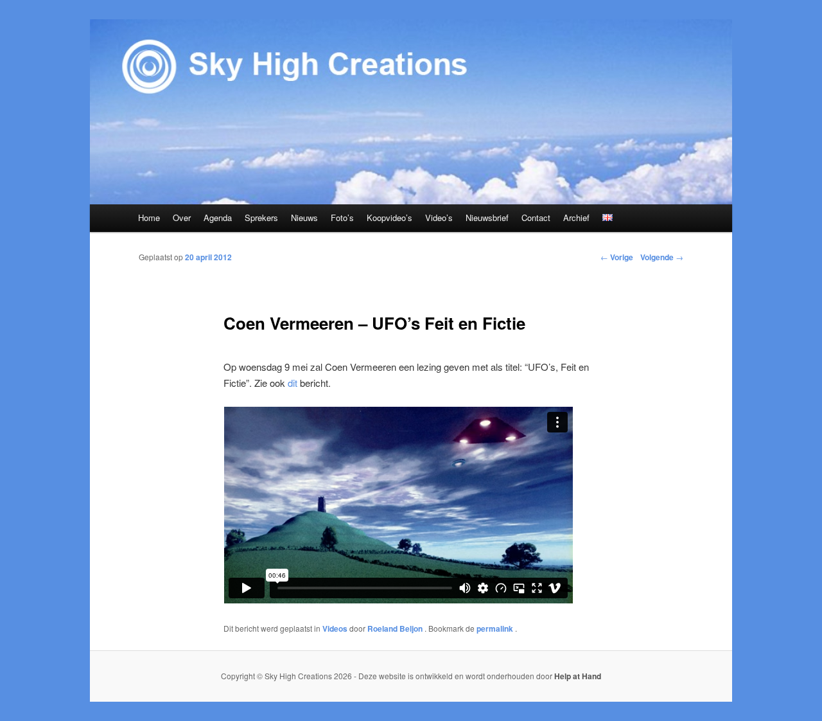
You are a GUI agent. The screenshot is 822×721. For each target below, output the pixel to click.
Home (149, 217)
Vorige (616, 257)
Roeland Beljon (395, 628)
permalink (496, 628)
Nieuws (304, 217)
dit (292, 382)
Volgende (661, 257)
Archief (576, 217)
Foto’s (342, 217)
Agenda (218, 217)
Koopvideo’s (389, 217)
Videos (334, 628)
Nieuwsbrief (487, 217)
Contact (535, 217)
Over (182, 217)
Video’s (439, 217)
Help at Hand (577, 676)
